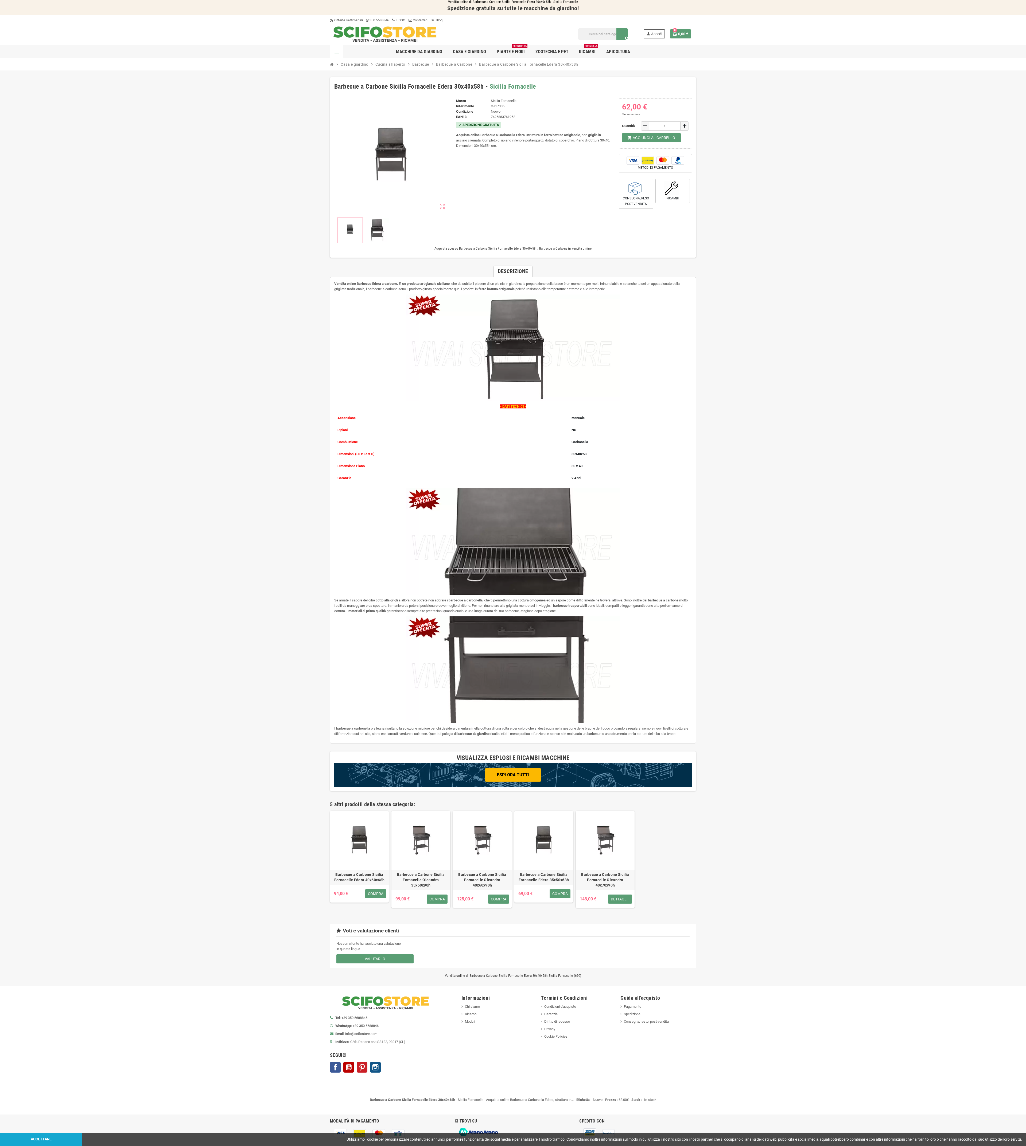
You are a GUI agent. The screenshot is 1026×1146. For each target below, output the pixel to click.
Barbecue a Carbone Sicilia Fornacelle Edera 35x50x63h (544, 877)
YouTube (348, 1067)
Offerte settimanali (348, 20)
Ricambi (471, 1014)
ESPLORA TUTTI (513, 774)
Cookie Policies (556, 1036)
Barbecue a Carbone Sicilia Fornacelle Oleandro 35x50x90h (421, 879)
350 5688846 (379, 20)
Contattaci (420, 20)
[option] (359, 859)
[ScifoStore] (385, 34)
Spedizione (632, 1014)
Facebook (335, 1067)
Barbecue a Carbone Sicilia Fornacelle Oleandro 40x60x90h (482, 879)
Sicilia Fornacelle (513, 86)
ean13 (461, 117)
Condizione (464, 111)
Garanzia (551, 1014)
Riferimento (465, 106)
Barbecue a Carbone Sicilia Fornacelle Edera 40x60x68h (359, 877)
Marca (461, 101)
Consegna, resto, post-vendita (646, 1021)
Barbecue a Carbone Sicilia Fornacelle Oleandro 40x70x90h (605, 879)
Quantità (628, 126)
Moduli (470, 1021)
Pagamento (632, 1007)
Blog (438, 20)
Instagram (375, 1067)
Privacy (549, 1029)
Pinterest (362, 1067)
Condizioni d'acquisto (560, 1007)
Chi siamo (472, 1007)
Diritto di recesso (557, 1021)
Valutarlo (375, 959)
